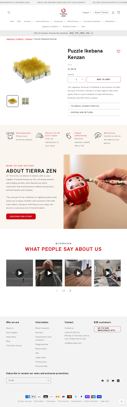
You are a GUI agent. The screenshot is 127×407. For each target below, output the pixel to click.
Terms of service (63, 401)
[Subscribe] (48, 380)
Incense (27, 21)
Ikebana (29, 39)
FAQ (37, 353)
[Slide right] (69, 290)
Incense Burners (42, 21)
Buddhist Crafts (69, 27)
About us (10, 328)
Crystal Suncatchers (92, 21)
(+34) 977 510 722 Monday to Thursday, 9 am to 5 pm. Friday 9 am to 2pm (77, 336)
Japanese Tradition (50, 27)
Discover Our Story (21, 216)
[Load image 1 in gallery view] (12, 101)
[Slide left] (57, 290)
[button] (9, 12)
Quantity (71, 74)
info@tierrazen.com (73, 343)
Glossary (39, 333)
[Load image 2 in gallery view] (25, 101)
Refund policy (39, 401)
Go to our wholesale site (106, 329)
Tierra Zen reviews (14, 346)
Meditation (110, 21)
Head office (11, 337)
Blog (8, 341)
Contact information (91, 401)
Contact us (69, 328)
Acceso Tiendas (101, 12)
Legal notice (40, 357)
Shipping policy (41, 344)
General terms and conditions (43, 338)
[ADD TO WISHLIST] (117, 51)
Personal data (41, 366)
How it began (11, 333)
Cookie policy (41, 362)
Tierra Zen (28, 401)
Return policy (41, 349)
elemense (58, 21)
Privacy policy (50, 401)
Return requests (42, 328)
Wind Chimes (73, 21)
